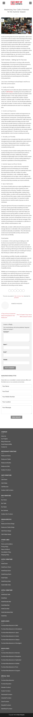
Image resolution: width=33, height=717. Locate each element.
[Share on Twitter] (15, 290)
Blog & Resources (5, 441)
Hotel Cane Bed (5, 608)
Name (5, 344)
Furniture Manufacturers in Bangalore (11, 656)
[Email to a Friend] (18, 290)
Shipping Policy (5, 554)
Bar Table (3, 503)
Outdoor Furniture (6, 470)
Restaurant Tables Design (7, 527)
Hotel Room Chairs (6, 567)
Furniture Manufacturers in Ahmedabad (11, 629)
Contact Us (4, 447)
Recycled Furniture (6, 705)
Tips (22, 296)
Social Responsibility (6, 444)
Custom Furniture (5, 691)
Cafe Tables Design (6, 534)
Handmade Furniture (6, 694)
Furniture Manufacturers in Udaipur (10, 639)
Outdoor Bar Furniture (7, 514)
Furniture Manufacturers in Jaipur (10, 632)
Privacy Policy (4, 546)
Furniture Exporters (6, 684)
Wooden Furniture (6, 687)
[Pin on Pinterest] (20, 290)
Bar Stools (4, 507)
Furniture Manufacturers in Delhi (9, 625)
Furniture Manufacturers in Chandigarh (11, 643)
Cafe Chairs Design (6, 531)
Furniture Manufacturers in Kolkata (10, 663)
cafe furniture (9, 91)
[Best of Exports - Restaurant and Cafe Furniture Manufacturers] (16, 3)
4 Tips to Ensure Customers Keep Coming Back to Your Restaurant (8, 315)
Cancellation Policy (6, 552)
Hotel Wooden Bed (6, 601)
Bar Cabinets (4, 510)
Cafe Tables (4, 483)
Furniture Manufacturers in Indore (10, 636)
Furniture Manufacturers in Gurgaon (10, 670)
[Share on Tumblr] (23, 290)
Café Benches (4, 486)
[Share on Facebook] (12, 290)
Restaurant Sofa (5, 466)
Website (5, 359)
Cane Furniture (5, 701)
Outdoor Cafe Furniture (7, 490)
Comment (6, 331)
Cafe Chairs (4, 479)
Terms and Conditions (7, 544)
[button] (4, 3)
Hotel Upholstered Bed (7, 612)
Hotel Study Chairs (6, 570)
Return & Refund (5, 549)
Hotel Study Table (5, 594)
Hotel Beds (4, 598)
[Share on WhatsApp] (9, 290)
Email (5, 352)
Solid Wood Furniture (6, 708)
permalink (16, 297)
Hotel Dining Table (6, 581)
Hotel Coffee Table (6, 585)
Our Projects (4, 439)
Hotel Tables (4, 578)
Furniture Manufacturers (7, 680)
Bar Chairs (4, 500)
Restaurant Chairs (6, 455)
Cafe (15, 296)
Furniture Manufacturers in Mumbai (10, 653)
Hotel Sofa (4, 616)
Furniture (19, 296)
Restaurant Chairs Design (7, 523)
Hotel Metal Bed (5, 605)
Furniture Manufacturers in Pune (9, 667)
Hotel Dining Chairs (6, 574)
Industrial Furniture (6, 698)
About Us (3, 436)
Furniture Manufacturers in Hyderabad (11, 660)
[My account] (30, 3)
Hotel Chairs (4, 563)
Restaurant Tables (6, 459)
